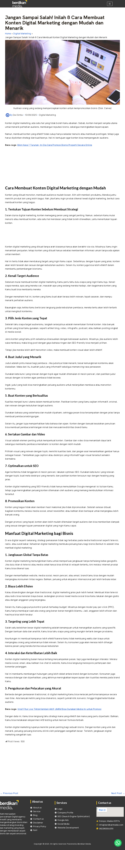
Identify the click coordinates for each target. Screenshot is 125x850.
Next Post (118, 793)
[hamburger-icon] (110, 4)
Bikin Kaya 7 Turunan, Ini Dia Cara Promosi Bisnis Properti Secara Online (54, 144)
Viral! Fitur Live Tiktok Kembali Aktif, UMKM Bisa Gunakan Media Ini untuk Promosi (60, 709)
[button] (118, 843)
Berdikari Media (84, 844)
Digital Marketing (47, 115)
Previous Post (9, 793)
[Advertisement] (62, 167)
